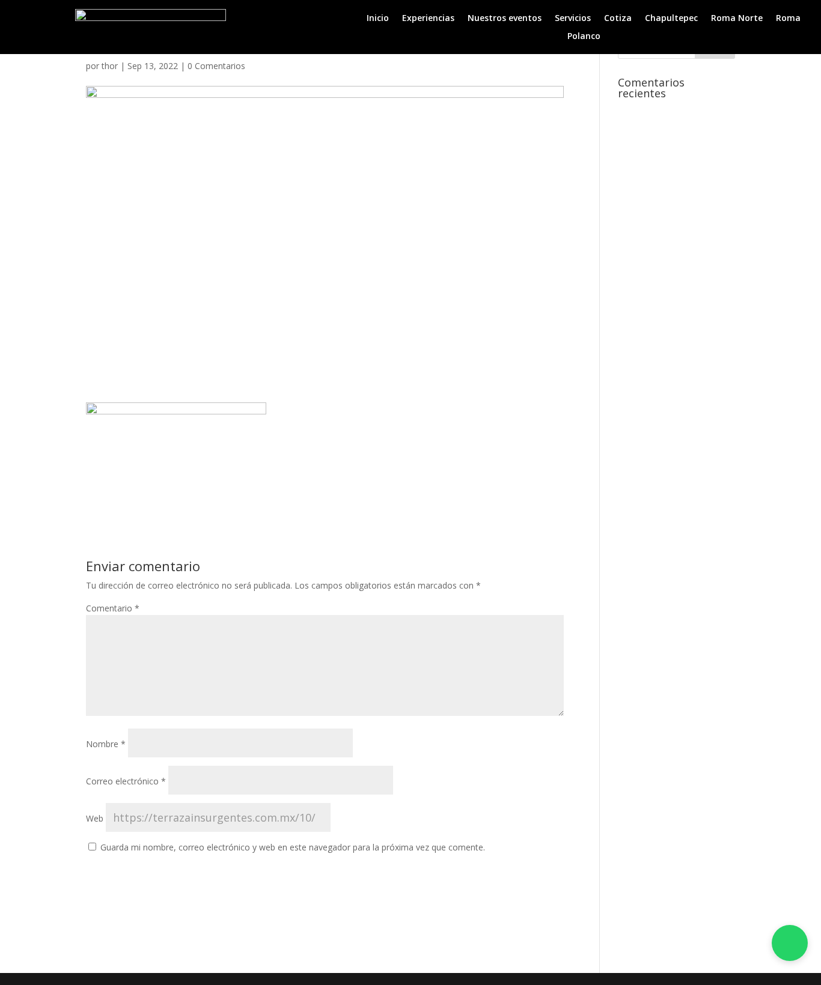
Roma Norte (737, 18)
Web (94, 818)
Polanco (583, 36)
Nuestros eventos (505, 18)
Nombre (106, 744)
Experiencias (428, 18)
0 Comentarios (216, 65)
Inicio (378, 18)
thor (110, 65)
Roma (788, 18)
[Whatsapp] (790, 943)
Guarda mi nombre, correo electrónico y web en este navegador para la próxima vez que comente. (292, 847)
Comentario (112, 608)
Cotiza (618, 18)
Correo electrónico (126, 781)
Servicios (573, 18)
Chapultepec (671, 18)
